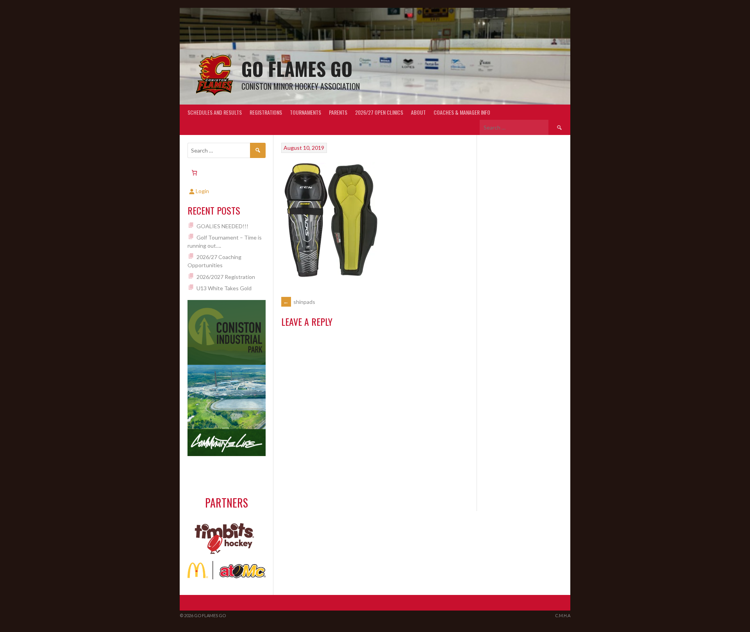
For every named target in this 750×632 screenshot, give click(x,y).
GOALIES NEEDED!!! (222, 226)
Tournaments (305, 112)
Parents (338, 112)
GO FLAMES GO (296, 68)
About (418, 112)
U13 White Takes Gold (224, 288)
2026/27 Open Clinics (379, 112)
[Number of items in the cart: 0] (194, 172)
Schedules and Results (215, 112)
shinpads (299, 301)
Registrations (266, 112)
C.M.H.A (562, 615)
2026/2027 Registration (225, 276)
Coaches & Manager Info (462, 112)
